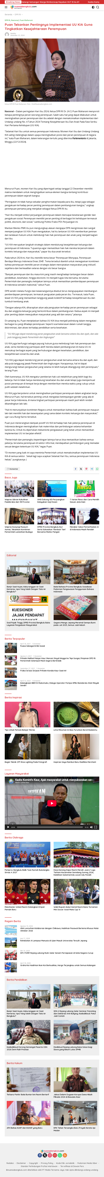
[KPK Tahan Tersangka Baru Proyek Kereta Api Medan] (75, 1113)
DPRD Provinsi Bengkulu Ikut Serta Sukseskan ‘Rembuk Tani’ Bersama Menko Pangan (51, 529)
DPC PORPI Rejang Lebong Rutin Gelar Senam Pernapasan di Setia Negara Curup (56, 953)
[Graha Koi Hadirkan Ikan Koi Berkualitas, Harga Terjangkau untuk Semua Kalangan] (11, 967)
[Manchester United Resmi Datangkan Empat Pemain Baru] (27, 892)
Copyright (33, 1163)
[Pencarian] (97, 7)
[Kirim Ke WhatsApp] (97, 469)
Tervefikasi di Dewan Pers (72, 1166)
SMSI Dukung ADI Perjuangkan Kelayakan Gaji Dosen (50, 500)
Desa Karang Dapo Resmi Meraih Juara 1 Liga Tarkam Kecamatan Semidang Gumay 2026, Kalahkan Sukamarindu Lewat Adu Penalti (74, 872)
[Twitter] (45, 1155)
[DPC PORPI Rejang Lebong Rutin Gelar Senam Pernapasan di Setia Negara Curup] (11, 955)
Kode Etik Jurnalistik (65, 1163)
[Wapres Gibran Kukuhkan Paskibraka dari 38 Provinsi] (19, 488)
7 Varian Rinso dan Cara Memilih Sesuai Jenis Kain (84, 500)
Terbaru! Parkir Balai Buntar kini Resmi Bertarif (28, 1094)
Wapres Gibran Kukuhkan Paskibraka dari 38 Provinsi (17, 500)
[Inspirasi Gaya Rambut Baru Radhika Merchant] (76, 746)
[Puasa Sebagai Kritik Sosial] (11, 648)
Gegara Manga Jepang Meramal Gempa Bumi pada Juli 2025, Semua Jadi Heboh (74, 623)
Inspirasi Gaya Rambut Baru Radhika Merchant (75, 762)
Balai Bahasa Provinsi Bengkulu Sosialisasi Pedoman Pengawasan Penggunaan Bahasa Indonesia (74, 589)
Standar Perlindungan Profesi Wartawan (39, 1166)
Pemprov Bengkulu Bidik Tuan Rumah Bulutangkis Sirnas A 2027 (27, 871)
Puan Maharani (26, 20)
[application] (52, 803)
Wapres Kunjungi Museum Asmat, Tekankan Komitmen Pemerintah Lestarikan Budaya (19, 529)
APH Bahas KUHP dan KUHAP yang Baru (24, 1128)
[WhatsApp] (60, 1155)
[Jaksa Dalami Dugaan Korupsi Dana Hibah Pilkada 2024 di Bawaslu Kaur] (75, 1079)
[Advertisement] (52, 165)
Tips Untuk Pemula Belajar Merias (20, 730)
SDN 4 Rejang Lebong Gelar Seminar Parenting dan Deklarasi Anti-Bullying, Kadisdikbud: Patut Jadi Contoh (75, 1013)
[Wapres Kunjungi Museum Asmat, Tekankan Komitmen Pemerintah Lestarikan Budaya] (19, 516)
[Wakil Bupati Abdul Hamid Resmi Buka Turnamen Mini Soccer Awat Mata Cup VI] (76, 892)
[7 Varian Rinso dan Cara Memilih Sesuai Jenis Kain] (84, 488)
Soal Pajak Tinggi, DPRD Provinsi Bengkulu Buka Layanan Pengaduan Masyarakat (28, 623)
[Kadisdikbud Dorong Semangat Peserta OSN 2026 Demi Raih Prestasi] (28, 1032)
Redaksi (10, 1163)
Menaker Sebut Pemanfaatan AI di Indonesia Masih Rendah (84, 528)
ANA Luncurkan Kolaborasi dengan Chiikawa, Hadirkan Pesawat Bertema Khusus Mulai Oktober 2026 (59, 929)
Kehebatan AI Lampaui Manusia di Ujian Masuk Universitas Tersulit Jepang (53, 940)
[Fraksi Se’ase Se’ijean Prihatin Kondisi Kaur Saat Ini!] (11, 673)
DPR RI (7, 20)
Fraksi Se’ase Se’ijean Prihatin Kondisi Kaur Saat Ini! (43, 670)
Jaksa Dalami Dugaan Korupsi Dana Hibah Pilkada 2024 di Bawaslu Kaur (73, 1095)
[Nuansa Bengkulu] (23, 7)
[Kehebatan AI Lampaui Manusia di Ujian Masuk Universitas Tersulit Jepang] (11, 943)
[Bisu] (91, 827)
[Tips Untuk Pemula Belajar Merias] (27, 714)
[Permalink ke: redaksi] (7, 34)
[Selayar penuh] (95, 827)
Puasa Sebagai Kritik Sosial (32, 646)
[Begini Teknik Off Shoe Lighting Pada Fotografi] (27, 746)
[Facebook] (40, 1155)
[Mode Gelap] (93, 7)
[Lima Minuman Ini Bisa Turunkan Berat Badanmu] (76, 714)
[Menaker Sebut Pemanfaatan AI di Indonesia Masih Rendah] (84, 516)
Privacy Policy (47, 1163)
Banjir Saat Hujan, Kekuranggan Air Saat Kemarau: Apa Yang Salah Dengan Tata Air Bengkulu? (26, 589)
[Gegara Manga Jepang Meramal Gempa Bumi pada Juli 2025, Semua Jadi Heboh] (75, 608)
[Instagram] (50, 1155)
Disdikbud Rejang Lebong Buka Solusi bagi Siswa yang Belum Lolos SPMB (73, 1048)
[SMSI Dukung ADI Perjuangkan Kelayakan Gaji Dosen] (52, 488)
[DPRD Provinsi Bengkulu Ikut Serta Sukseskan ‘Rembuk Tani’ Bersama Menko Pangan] (52, 516)
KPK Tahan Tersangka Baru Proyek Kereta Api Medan (74, 1129)
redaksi (13, 33)
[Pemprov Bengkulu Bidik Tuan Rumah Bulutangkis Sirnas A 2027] (27, 854)
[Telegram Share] (92, 469)
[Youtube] (55, 1155)
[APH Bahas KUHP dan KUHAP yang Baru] (28, 1113)
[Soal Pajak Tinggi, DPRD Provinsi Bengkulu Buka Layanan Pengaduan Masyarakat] (28, 608)
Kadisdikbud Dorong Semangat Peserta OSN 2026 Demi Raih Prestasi (27, 1048)
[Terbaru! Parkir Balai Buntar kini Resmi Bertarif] (28, 1079)
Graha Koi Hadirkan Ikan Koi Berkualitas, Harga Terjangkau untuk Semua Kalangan (58, 965)
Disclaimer (21, 1163)
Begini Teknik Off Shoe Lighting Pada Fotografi (26, 762)
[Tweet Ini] (81, 469)
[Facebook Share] (76, 469)
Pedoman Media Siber (87, 1163)
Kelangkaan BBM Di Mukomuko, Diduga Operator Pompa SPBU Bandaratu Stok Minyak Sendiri (59, 684)
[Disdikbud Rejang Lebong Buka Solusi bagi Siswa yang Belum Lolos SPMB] (75, 1032)
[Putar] (8, 827)
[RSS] (65, 1155)
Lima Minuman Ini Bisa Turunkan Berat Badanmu (75, 730)
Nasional (15, 20)
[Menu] (6, 7)
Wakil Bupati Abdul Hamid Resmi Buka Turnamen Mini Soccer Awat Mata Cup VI (76, 908)
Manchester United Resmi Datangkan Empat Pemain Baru (25, 908)
